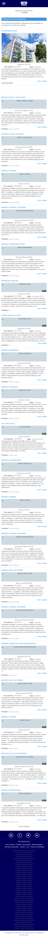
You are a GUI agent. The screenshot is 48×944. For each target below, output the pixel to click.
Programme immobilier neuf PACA (24, 922)
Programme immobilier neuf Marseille (24, 874)
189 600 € (13, 366)
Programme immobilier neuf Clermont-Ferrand (24, 858)
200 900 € (13, 113)
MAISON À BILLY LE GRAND (12, 570)
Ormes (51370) (24, 510)
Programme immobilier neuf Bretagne (24, 914)
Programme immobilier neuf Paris (24, 890)
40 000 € (12, 659)
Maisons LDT (13, 675)
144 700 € (13, 259)
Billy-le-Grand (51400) (24, 583)
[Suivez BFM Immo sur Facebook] (19, 835)
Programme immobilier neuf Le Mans (24, 866)
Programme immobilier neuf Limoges (24, 870)
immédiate (35, 113)
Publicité (18, 844)
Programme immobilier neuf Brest (24, 856)
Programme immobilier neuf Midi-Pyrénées (24, 920)
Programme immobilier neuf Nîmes (24, 886)
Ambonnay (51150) (24, 363)
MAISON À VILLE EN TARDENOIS (14, 753)
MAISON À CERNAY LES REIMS (13, 207)
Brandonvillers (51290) (24, 257)
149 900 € (13, 439)
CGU (27, 847)
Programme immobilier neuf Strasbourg (24, 902)
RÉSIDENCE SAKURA (9, 280)
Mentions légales (37, 844)
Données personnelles (12, 847)
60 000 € (12, 67)
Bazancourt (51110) (24, 473)
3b (9, 310)
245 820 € (13, 549)
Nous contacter (10, 844)
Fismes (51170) (24, 184)
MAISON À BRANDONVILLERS (13, 244)
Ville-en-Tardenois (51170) (24, 766)
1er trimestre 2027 (35, 296)
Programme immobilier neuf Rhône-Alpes (24, 928)
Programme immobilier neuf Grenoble (24, 862)
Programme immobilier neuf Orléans (24, 888)
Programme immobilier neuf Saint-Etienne (24, 900)
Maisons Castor (13, 748)
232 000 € (13, 806)
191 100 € (13, 149)
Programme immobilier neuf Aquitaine (24, 912)
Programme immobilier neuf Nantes (24, 882)
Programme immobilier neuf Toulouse (24, 906)
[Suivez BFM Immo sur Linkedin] (37, 835)
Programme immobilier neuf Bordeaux (24, 854)
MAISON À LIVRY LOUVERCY (12, 134)
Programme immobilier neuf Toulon (24, 904)
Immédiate (35, 67)
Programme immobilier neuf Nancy (24, 880)
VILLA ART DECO (7, 423)
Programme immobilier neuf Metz (24, 876)
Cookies (22, 847)
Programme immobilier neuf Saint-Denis (24, 898)
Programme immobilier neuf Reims (24, 894)
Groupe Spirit (13, 455)
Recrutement (27, 844)
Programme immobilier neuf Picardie (24, 926)
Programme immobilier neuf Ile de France (24, 918)
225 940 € (13, 512)
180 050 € (13, 186)
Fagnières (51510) (24, 64)
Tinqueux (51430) (24, 294)
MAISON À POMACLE (9, 387)
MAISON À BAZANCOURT (11, 460)
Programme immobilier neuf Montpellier (24, 878)
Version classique (24, 826)
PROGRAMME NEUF (9, 30)
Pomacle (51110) (24, 400)
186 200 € (13, 696)
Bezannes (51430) (24, 328)
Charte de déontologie (37, 847)
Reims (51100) (24, 436)
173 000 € (13, 732)
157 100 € (13, 331)
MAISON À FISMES (8, 170)
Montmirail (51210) (24, 656)
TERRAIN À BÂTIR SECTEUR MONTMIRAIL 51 (18, 643)
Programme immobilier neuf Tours (24, 908)
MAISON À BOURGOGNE (11, 790)
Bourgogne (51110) (24, 803)
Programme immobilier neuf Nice (24, 884)
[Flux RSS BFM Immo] (11, 835)
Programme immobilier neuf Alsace (24, 910)
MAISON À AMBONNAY (10, 350)
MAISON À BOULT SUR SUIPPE (13, 97)
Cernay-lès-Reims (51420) (24, 220)
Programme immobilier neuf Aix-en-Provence (24, 850)
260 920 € (13, 223)
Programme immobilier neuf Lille (23, 868)
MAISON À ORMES (8, 496)
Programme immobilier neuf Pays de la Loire (24, 924)
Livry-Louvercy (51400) (24, 147)
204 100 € (13, 769)
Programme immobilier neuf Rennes (24, 896)
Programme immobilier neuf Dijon (24, 860)
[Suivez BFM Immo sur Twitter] (28, 835)
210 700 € (13, 476)
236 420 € (13, 622)
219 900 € (13, 402)
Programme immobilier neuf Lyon (24, 872)
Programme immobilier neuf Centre (24, 916)
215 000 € (13, 296)
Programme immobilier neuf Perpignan (24, 892)
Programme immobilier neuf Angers (24, 852)
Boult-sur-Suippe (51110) (24, 110)
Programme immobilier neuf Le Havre (24, 864)
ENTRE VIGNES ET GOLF (11, 315)
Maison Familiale (14, 129)
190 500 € (13, 586)
